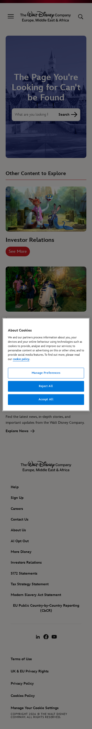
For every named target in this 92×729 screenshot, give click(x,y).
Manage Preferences (46, 373)
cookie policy (21, 359)
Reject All (46, 386)
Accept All (46, 399)
